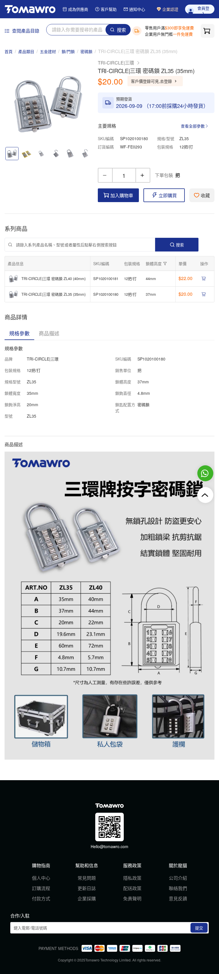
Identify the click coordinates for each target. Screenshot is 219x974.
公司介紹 (178, 878)
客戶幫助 (109, 9)
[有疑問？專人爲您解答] (205, 473)
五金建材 (48, 51)
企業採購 (87, 898)
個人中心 (41, 878)
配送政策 (132, 888)
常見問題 (87, 878)
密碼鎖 (86, 51)
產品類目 (26, 51)
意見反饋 (178, 898)
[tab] (19, 333)
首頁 (9, 51)
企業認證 (170, 9)
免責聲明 (132, 898)
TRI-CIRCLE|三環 (116, 62)
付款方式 (41, 898)
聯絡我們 (178, 888)
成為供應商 (78, 9)
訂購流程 (41, 888)
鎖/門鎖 (68, 51)
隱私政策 (132, 878)
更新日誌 (87, 888)
